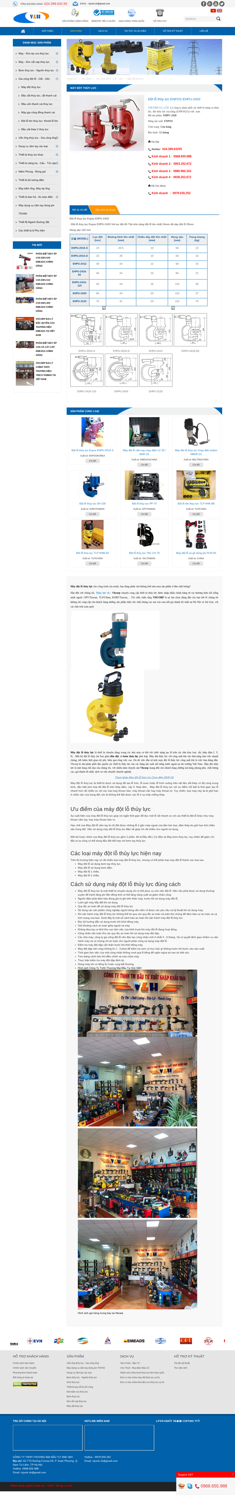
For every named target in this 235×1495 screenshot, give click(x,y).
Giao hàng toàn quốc (132, 21)
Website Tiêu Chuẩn (103, 21)
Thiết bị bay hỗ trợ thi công (80, 1387)
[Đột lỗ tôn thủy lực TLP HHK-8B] (196, 485)
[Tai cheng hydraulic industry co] (101, 1340)
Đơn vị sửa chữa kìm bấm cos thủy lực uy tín (142, 1382)
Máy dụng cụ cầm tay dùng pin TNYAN (86, 1368)
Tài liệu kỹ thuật (182, 1363)
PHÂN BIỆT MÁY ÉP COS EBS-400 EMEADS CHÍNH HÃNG (46, 305)
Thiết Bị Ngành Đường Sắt (34, 222)
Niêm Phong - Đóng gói (32, 171)
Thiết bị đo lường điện (31, 179)
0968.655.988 (213, 1485)
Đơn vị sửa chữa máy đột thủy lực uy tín (140, 1377)
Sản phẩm (76, 31)
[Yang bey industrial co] (128, 1340)
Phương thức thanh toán (25, 1372)
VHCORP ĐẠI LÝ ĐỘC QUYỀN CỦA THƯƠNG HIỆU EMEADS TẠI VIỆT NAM (45, 327)
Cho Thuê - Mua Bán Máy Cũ (134, 1368)
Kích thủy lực (73, 1382)
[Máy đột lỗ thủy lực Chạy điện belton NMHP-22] (196, 432)
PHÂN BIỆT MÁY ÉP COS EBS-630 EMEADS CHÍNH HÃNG (46, 260)
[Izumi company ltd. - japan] (148, 1340)
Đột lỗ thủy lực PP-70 (144, 503)
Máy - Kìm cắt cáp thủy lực (34, 61)
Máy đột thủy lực (31, 87)
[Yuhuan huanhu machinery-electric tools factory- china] (79, 1340)
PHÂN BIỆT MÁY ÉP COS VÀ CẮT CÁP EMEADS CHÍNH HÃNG (46, 349)
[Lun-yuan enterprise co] (57, 1340)
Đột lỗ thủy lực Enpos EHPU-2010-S (92, 450)
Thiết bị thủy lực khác (31, 154)
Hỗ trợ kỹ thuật (173, 31)
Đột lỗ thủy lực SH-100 (92, 503)
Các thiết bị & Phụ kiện (32, 230)
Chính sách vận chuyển (24, 1368)
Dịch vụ (103, 31)
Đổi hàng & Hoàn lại (23, 1377)
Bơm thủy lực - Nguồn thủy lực (36, 70)
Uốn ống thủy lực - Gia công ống (37, 137)
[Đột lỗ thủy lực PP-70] (144, 485)
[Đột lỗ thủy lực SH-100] (93, 485)
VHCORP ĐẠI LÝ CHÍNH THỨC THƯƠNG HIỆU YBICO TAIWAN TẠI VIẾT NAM (46, 371)
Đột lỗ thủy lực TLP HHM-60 (92, 552)
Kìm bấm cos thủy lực (77, 1392)
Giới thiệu (47, 31)
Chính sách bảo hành (23, 1363)
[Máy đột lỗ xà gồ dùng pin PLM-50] (196, 534)
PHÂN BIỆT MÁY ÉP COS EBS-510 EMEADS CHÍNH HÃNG (46, 282)
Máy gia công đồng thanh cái (38, 112)
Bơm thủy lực (73, 1396)
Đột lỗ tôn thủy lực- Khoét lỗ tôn (39, 120)
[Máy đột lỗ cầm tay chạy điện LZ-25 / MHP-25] (144, 432)
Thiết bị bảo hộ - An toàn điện (36, 196)
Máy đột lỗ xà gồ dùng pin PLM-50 (196, 552)
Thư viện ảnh (180, 1368)
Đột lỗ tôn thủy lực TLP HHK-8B (196, 503)
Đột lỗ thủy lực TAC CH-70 (144, 552)
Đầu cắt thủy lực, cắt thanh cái (39, 95)
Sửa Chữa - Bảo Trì (130, 1363)
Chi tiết (92, 461)
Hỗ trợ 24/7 (160, 21)
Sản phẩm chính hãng (75, 21)
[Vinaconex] (32, 1340)
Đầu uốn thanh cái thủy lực (37, 103)
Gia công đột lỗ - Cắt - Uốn (34, 78)
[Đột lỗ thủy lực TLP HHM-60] (93, 534)
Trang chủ (72, 78)
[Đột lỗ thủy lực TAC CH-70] (144, 534)
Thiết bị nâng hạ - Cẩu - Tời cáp (37, 163)
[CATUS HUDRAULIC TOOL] (181, 1340)
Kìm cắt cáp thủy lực (77, 1401)
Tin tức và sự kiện (135, 31)
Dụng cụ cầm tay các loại (33, 146)
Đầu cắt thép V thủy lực (34, 129)
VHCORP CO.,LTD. (158, 107)
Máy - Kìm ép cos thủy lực (34, 53)
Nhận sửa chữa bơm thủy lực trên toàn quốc (142, 1372)
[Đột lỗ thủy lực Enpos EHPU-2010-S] (93, 432)
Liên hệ (204, 31)
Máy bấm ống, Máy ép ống (34, 188)
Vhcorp (119, 1313)
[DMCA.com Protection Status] (25, 1384)
